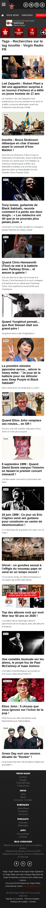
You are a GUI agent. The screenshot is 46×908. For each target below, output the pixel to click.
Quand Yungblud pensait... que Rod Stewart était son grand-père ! (21, 325)
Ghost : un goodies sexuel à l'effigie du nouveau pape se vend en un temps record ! (21, 569)
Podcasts (23, 822)
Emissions (27, 15)
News (23, 797)
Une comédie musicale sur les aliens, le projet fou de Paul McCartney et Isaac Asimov (23, 663)
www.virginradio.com (32, 886)
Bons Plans (23, 808)
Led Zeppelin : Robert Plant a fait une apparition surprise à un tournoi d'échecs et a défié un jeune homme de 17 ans (23, 88)
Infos (23, 794)
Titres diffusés (23, 783)
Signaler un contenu (15, 899)
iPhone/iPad (23, 834)
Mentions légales (32, 899)
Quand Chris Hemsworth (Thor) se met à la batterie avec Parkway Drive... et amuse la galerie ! (20, 267)
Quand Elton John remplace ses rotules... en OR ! (21, 422)
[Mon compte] (42, 4)
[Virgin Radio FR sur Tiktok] (29, 863)
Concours (23, 814)
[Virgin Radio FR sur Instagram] (23, 863)
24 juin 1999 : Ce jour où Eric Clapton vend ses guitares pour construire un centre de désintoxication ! (22, 519)
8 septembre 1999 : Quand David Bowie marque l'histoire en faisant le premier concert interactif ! (23, 469)
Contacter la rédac (23, 800)
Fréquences (23, 786)
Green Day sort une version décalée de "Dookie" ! (21, 755)
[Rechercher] (36, 4)
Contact (23, 777)
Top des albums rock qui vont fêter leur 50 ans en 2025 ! (23, 614)
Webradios (23, 825)
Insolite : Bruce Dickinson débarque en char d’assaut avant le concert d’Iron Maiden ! (20, 145)
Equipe (23, 780)
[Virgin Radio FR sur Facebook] (16, 863)
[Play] (3, 31)
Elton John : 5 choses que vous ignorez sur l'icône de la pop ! (22, 710)
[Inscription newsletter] (31, 4)
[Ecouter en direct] (25, 4)
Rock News (13, 15)
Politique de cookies (18, 902)
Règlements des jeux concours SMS (23, 851)
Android (23, 837)
